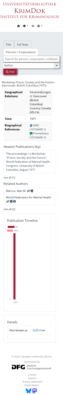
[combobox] (31, 59)
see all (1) (9, 177)
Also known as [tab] (19, 330)
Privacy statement (32, 381)
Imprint (32, 378)
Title (8, 44)
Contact (32, 374)
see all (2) (9, 209)
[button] (26, 25)
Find (11, 71)
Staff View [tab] (39, 330)
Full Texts (22, 44)
